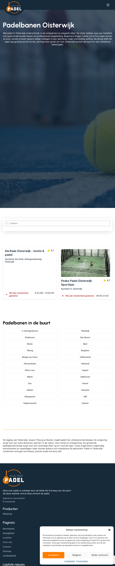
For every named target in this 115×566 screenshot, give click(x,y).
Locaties (7, 537)
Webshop (7, 513)
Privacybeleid (82, 561)
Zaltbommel (85, 357)
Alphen (30, 390)
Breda (30, 344)
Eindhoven (30, 337)
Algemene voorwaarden (14, 498)
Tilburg (30, 350)
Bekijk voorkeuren (100, 555)
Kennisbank (8, 528)
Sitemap (7, 551)
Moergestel (30, 396)
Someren (85, 390)
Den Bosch (85, 337)
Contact (7, 546)
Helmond (85, 363)
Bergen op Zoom (29, 357)
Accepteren (53, 555)
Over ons (7, 542)
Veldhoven (85, 377)
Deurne (85, 403)
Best (85, 344)
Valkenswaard (29, 403)
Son (30, 383)
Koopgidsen (9, 533)
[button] (109, 529)
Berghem (85, 350)
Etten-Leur (30, 370)
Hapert (85, 370)
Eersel (85, 383)
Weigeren (76, 555)
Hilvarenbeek (30, 363)
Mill (85, 396)
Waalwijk (85, 331)
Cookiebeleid (69, 561)
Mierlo (30, 377)
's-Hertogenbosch (29, 331)
